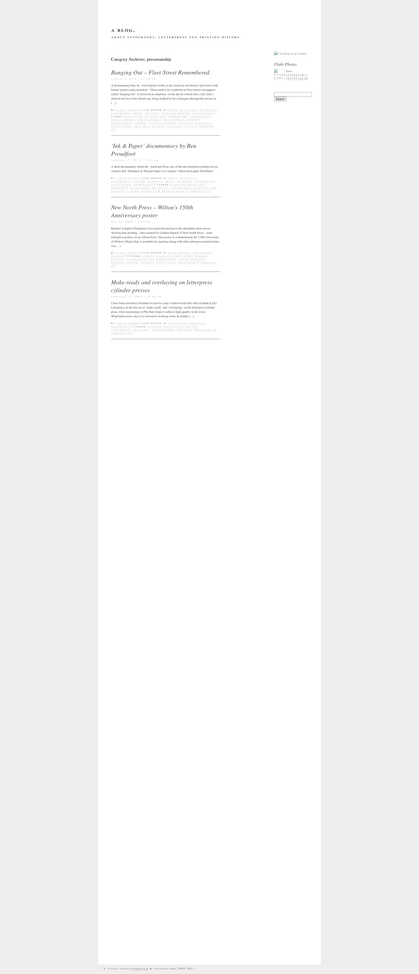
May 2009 (239, 685)
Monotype (239, 307)
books (235, 162)
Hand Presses (179, 252)
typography (143, 184)
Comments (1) (200, 191)
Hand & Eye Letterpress (241, 813)
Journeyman (121, 122)
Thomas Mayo (242, 416)
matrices (155, 181)
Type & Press (242, 938)
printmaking (242, 372)
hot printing (242, 244)
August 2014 (242, 515)
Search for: (280, 90)
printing (152, 113)
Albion (147, 255)
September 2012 (244, 607)
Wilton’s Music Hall (158, 262)
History (193, 119)
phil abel (141, 329)
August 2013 (242, 554)
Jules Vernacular (247, 849)
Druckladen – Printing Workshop (248, 796)
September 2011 (244, 666)
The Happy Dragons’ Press (244, 894)
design (236, 192)
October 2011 (242, 659)
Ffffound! (239, 805)
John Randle (242, 251)
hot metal (208, 109)
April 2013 (240, 574)
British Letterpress (249, 770)
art (233, 155)
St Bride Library (246, 399)
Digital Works (123, 119)
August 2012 (242, 613)
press (137, 113)
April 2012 (240, 626)
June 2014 (239, 522)
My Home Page (243, 862)
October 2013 (242, 541)
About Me (134, 43)
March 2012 (241, 633)
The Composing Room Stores (243, 884)
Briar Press (241, 764)
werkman (238, 455)
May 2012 (239, 620)
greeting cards (244, 218)
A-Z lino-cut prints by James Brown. (249, 115)
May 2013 (239, 567)
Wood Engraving (245, 485)
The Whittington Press (245, 930)
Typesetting (203, 113)
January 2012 (243, 639)
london (140, 122)
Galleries (239, 211)
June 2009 (239, 679)
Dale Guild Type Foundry (245, 779)
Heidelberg (140, 187)
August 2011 (242, 672)
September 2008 (244, 738)
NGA (137, 126)
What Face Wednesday (240, 470)
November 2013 (244, 535)
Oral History (154, 126)
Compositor (177, 116)
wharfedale (121, 326)
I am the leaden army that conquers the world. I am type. (246, 129)
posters (237, 340)
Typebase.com (243, 945)
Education (188, 109)
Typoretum (240, 442)
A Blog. (123, 29)
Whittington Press (247, 479)
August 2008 (242, 744)
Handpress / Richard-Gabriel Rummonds (246, 825)
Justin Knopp (127, 109)
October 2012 (242, 600)
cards (236, 168)
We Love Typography (241, 953)
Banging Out (155, 116)
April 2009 (240, 692)
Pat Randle (240, 333)
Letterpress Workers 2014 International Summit (244, 82)
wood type (240, 492)
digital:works (149, 119)
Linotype (201, 187)
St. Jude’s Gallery (247, 875)
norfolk (238, 320)
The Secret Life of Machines (247, 919)
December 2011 (244, 646)
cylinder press (160, 326)
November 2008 (244, 725)
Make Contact (213, 43)
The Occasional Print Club (244, 407)
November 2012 (244, 594)
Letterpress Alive (247, 856)
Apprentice (133, 116)
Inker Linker (242, 843)
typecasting (204, 181)
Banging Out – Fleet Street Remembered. (161, 72)
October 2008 (242, 731)
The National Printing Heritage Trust (247, 907)
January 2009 (243, 712)
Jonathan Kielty (245, 257)
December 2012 (244, 587)
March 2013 (241, 581)
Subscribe (185, 44)
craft (172, 109)
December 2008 (244, 718)
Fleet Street (174, 119)
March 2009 (241, 698)
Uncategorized (244, 448)
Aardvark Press (183, 184)
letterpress (121, 113)
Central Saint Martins (243, 177)
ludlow (139, 181)
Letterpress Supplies (241, 285)
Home (115, 44)
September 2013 (244, 548)
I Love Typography (247, 836)
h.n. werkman (243, 224)
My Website (159, 44)
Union (189, 126)
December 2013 (244, 528)
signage (237, 392)
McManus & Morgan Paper (163, 191)
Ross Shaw (239, 386)
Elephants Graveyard (174, 255)
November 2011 (244, 653)
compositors (200, 116)
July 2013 (239, 561)
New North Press (163, 259)
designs (237, 198)
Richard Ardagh (124, 262)
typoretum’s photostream (297, 76)
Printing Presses (176, 113)
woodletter (187, 262)
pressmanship (163, 329)
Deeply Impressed (246, 788)
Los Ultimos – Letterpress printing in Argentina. (243, 100)
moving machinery (247, 313)
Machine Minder (162, 122)
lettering (239, 270)
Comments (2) (122, 332)
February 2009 (244, 705)
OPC (233, 327)
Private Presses (245, 379)
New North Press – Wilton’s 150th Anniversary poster (152, 211)
